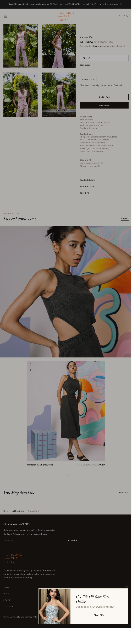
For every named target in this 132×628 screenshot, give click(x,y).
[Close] (122, 592)
